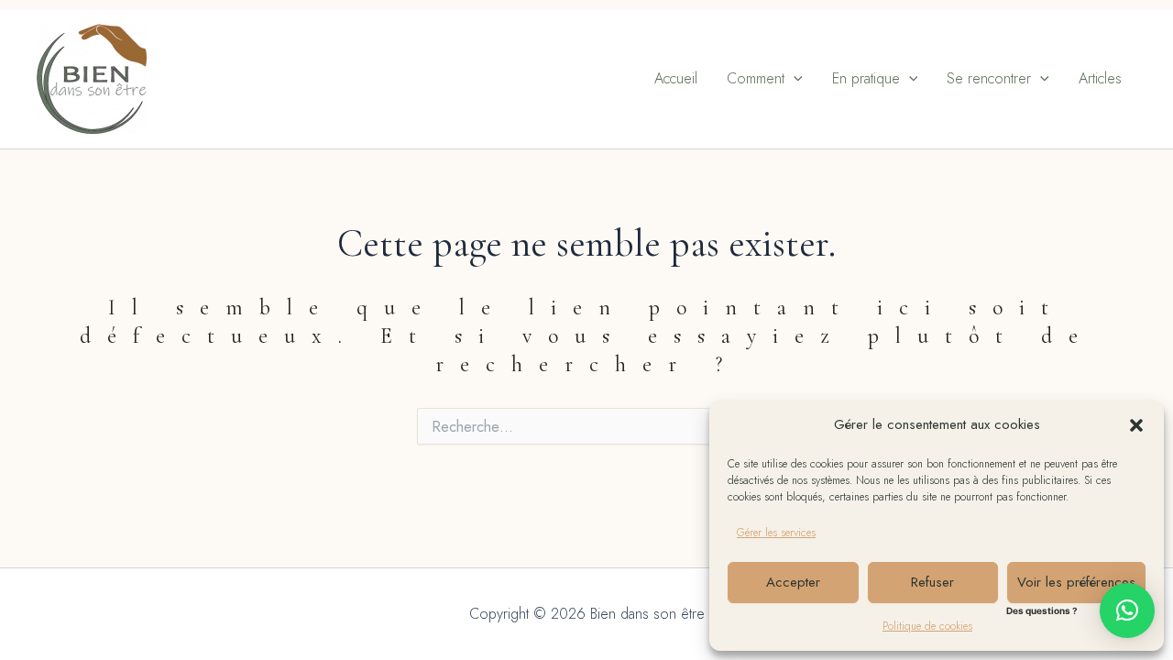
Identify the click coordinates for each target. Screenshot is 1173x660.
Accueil (675, 78)
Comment (755, 78)
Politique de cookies (927, 626)
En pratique (866, 78)
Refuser (932, 582)
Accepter (793, 582)
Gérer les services (776, 532)
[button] (1136, 425)
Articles (1100, 78)
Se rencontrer (989, 78)
